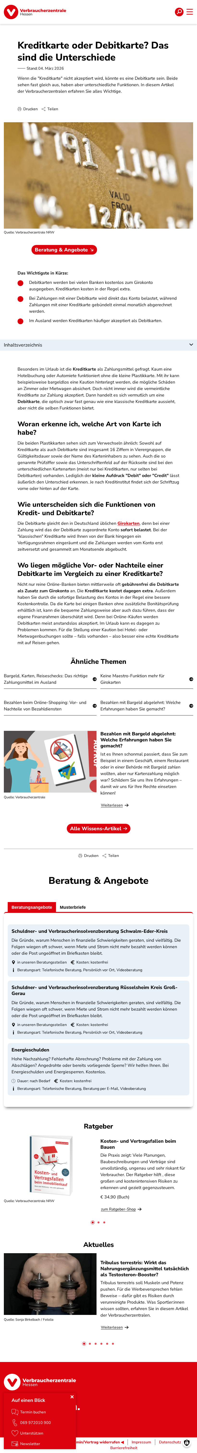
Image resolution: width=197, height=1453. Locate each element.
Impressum (141, 1442)
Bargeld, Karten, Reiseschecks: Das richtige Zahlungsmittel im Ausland (46, 679)
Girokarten (128, 523)
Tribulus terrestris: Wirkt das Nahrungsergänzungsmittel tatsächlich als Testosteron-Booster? (144, 1268)
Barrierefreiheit (123, 1448)
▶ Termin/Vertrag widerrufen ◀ (95, 1442)
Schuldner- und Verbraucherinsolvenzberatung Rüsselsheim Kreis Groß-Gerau (95, 990)
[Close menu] (72, 1397)
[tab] (93, 1222)
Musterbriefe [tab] (73, 907)
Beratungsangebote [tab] (32, 907)
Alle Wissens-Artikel (95, 828)
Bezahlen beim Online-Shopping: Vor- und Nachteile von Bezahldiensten (45, 706)
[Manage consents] (187, 1443)
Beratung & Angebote (61, 249)
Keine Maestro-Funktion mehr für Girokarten (132, 679)
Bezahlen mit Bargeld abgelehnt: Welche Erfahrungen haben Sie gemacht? (140, 706)
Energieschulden (30, 1050)
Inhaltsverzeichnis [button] (23, 345)
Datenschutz (170, 1442)
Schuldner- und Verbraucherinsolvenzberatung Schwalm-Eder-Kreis (90, 931)
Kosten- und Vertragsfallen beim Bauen (138, 1144)
